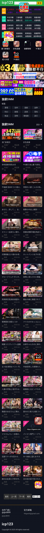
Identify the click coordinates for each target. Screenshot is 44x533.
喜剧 (26, 108)
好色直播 (26, 142)
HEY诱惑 (37, 28)
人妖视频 (10, 28)
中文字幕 (10, 17)
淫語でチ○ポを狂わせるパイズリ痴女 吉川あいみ (20, 457)
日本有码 (10, 25)
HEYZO (10, 36)
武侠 (26, 112)
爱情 (6, 108)
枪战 (6, 116)
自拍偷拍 (19, 33)
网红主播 (19, 25)
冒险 (36, 112)
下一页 (21, 497)
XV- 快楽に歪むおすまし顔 (33, 457)
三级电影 (19, 17)
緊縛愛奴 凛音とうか (10, 322)
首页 (6, 497)
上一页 (13, 497)
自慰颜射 (28, 36)
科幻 (6, 112)
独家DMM (28, 20)
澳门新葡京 (6, 142)
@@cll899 (6, 516)
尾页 (29, 497)
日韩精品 (37, 25)
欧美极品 (28, 33)
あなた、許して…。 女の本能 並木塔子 (16, 209)
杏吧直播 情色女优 (9, 165)
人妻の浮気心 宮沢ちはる (11, 389)
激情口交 (19, 20)
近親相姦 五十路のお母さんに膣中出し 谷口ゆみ (20, 254)
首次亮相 (28, 28)
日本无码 (10, 33)
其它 (36, 116)
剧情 (16, 112)
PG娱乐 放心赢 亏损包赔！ (33, 165)
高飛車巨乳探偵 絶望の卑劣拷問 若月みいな (18, 299)
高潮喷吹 (19, 36)
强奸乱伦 (10, 20)
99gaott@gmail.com (31, 514)
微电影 (26, 116)
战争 (36, 108)
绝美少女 (19, 28)
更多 (38, 125)
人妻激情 (28, 25)
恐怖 (16, 116)
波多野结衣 (37, 36)
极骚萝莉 (37, 33)
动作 (16, 108)
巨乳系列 (28, 17)
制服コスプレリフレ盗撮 (11, 344)
